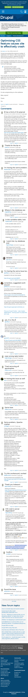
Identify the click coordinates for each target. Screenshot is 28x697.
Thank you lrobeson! (12, 485)
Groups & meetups (19, 664)
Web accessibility (5, 680)
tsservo (4, 51)
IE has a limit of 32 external (14, 112)
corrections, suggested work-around (15, 284)
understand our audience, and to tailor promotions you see (16, 4)
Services (16, 660)
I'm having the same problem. (15, 168)
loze (5, 380)
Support (9, 35)
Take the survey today (14, 33)
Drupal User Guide (5, 672)
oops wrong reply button (14, 356)
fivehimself (7, 169)
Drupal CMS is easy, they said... (9, 627)
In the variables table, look (15, 220)
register (7, 104)
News (2, 658)
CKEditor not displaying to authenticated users (14, 619)
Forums (3, 35)
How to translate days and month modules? (13, 609)
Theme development (18, 35)
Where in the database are (15, 210)
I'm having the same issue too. (15, 271)
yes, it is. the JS (10, 320)
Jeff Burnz (7, 286)
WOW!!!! (9, 258)
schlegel (6, 426)
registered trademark (15, 692)
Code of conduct (18, 667)
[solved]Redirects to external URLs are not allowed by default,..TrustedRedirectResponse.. (14, 622)
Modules (16, 674)
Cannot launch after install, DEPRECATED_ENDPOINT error (10, 611)
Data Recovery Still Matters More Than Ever (13, 630)
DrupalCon (17, 666)
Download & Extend (19, 670)
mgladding (8, 212)
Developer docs (5, 674)
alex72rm (9, 259)
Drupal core (17, 672)
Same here (9, 408)
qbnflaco (6, 273)
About (2, 678)
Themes (16, 675)
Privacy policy (4, 686)
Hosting (16, 661)
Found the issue (10, 589)
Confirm (9, 552)
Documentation (5, 669)
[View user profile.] (2, 112)
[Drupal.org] (14, 17)
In (4, 336)
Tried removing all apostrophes (12, 367)
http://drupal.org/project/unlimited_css (14, 307)
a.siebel (8, 554)
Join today (14, 601)
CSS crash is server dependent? (12, 510)
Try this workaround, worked (15, 474)
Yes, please (8, 7)
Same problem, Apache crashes (13, 423)
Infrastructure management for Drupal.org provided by (12, 647)
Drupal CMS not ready (7, 625)
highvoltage (9, 245)
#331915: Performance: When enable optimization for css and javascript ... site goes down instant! (16, 547)
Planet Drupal (4, 660)
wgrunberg (8, 486)
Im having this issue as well (14, 379)
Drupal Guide (4, 671)
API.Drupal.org (4, 675)
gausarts (6, 338)
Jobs (2, 666)
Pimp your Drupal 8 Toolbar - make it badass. (14, 311)
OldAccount (8, 370)
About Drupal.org (5, 683)
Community (17, 658)
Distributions (17, 677)
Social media (4, 661)
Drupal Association (5, 682)
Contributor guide (19, 663)
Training (21, 660)
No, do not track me (18, 7)
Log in (2, 104)
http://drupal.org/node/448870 (12, 278)
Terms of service (5, 685)
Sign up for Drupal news (7, 663)
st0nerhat (7, 591)
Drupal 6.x (3, 106)
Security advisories (5, 664)
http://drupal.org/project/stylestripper (14, 132)
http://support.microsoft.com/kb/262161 (14, 295)
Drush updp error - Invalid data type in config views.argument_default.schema (13, 637)
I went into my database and (15, 242)
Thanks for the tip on (13, 145)
